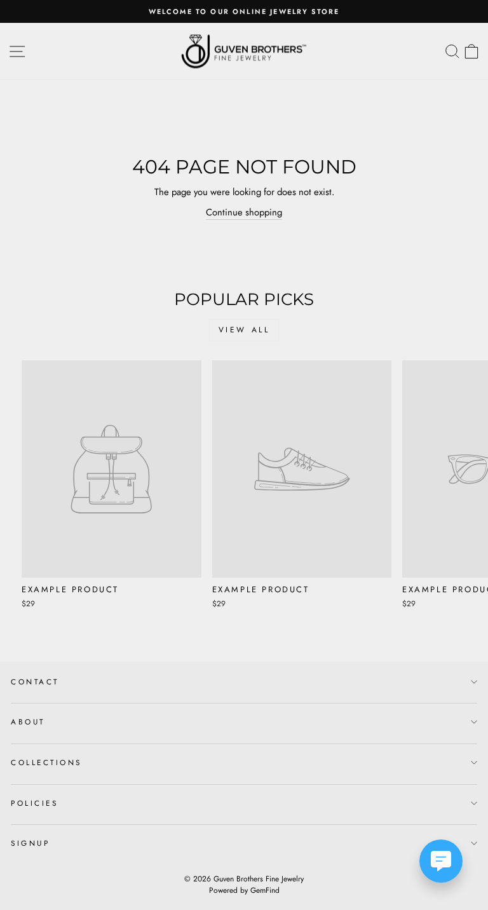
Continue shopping (244, 212)
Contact (35, 681)
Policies (34, 803)
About (28, 721)
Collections (46, 762)
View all (244, 330)
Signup (30, 843)
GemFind (265, 890)
